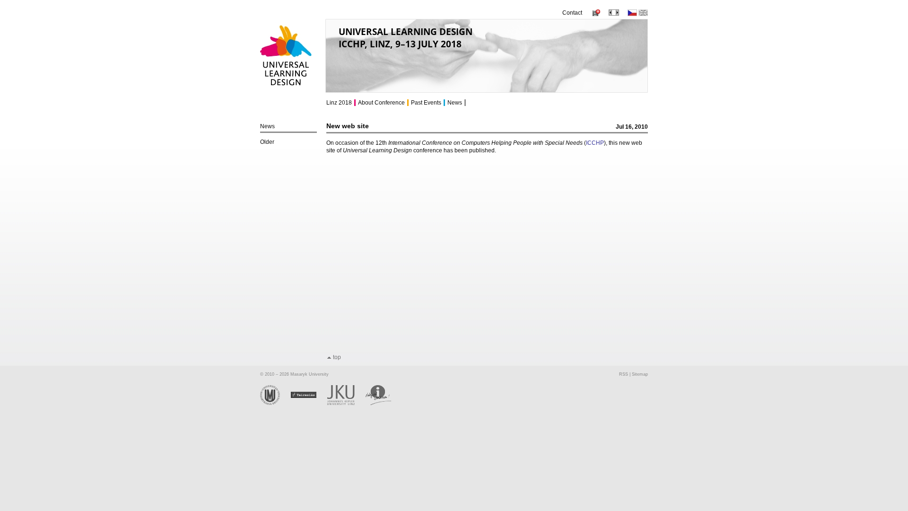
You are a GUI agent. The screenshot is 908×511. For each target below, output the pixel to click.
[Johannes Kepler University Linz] (346, 403)
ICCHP (595, 143)
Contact (572, 12)
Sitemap (640, 374)
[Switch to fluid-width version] (614, 13)
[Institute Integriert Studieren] (383, 403)
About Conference (381, 102)
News (267, 126)
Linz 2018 (339, 102)
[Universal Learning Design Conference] (286, 90)
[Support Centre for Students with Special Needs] (309, 403)
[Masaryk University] (275, 403)
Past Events (426, 102)
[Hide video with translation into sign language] (595, 14)
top (337, 357)
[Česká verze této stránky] (632, 14)
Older (267, 142)
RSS (623, 374)
